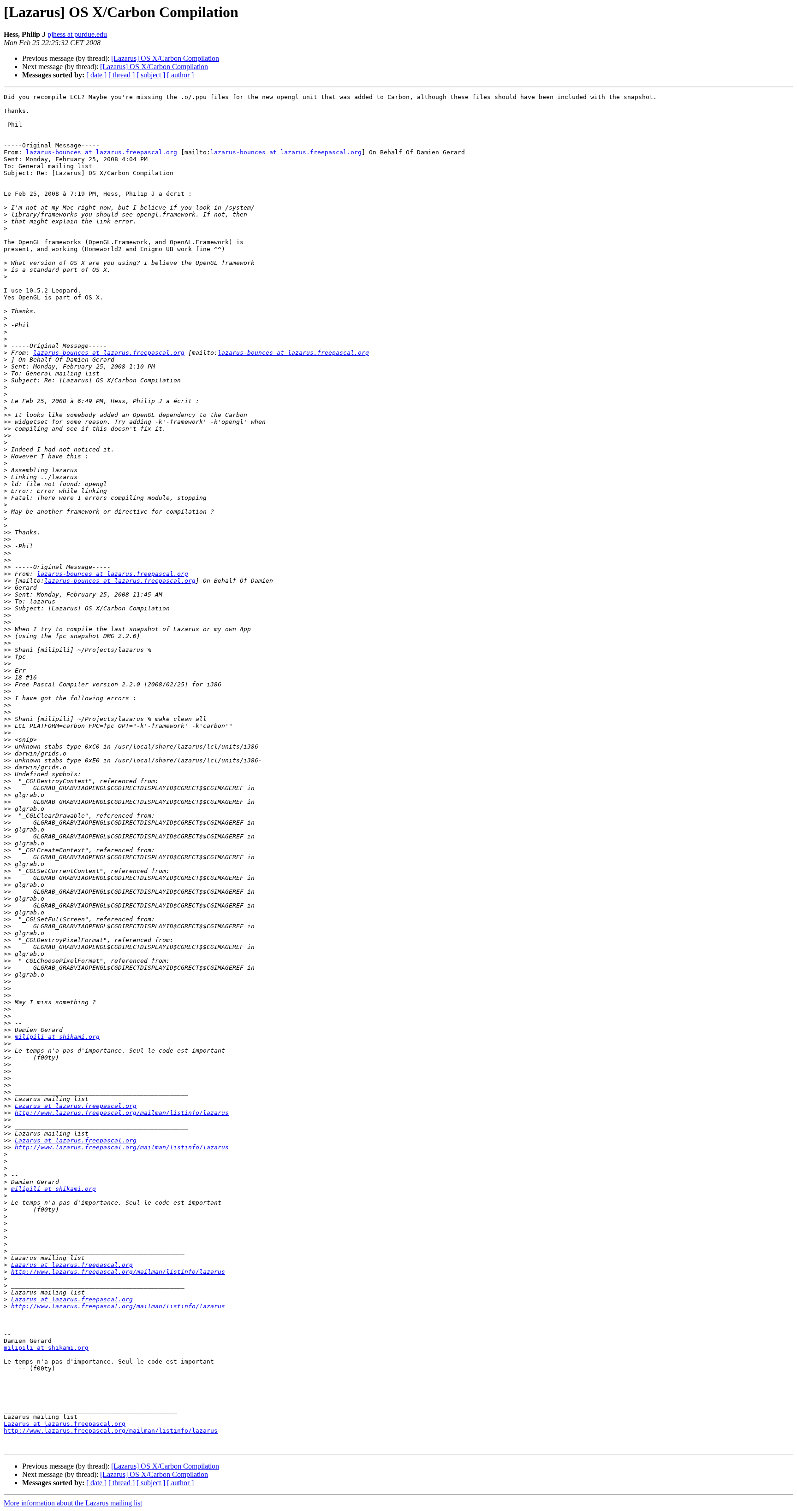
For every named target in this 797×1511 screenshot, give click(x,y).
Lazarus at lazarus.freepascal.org (76, 1105)
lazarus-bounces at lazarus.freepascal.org (101, 152)
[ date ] (96, 75)
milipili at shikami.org (57, 1036)
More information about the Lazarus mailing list (73, 1503)
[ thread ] (121, 75)
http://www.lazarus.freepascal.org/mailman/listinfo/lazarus (122, 1112)
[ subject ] (151, 75)
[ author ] (180, 75)
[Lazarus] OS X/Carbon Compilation (165, 58)
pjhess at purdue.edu (77, 34)
